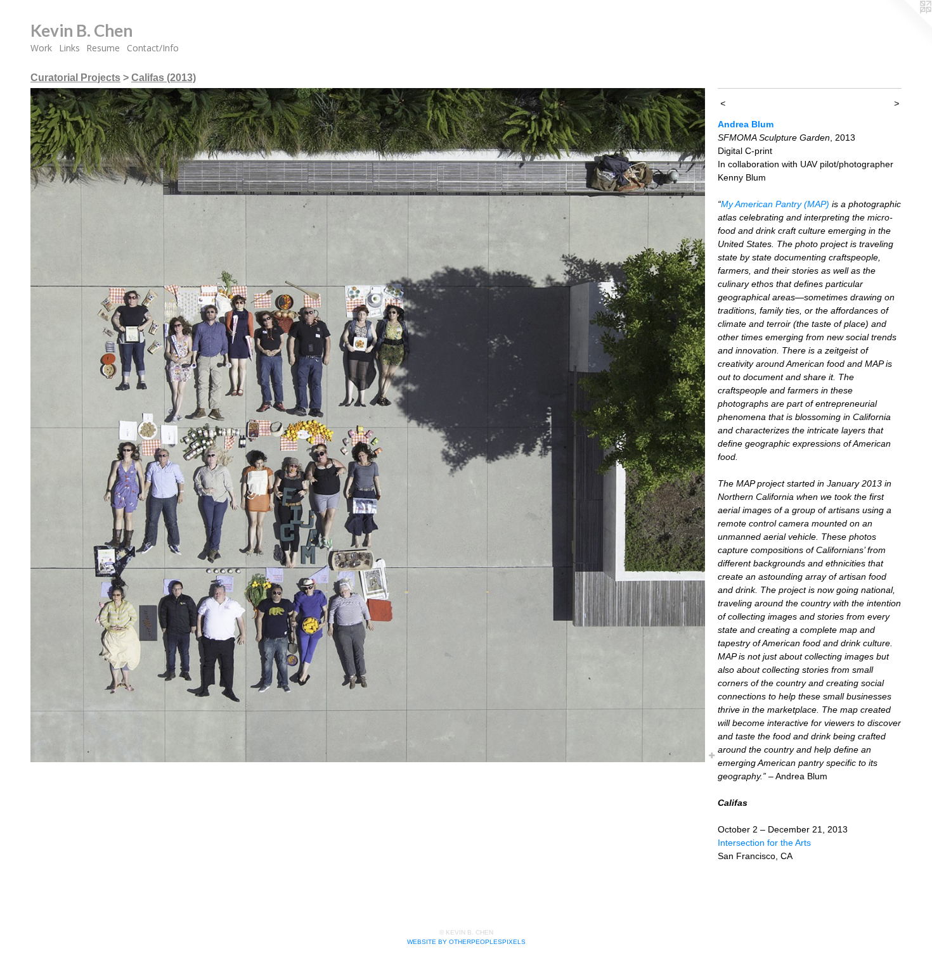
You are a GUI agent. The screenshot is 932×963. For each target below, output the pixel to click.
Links (69, 48)
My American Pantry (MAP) (775, 204)
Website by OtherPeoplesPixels (466, 941)
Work (41, 48)
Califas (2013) (163, 77)
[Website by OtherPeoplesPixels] (906, 25)
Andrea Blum (745, 124)
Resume (103, 48)
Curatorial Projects (75, 77)
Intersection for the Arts (764, 843)
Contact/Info (153, 48)
